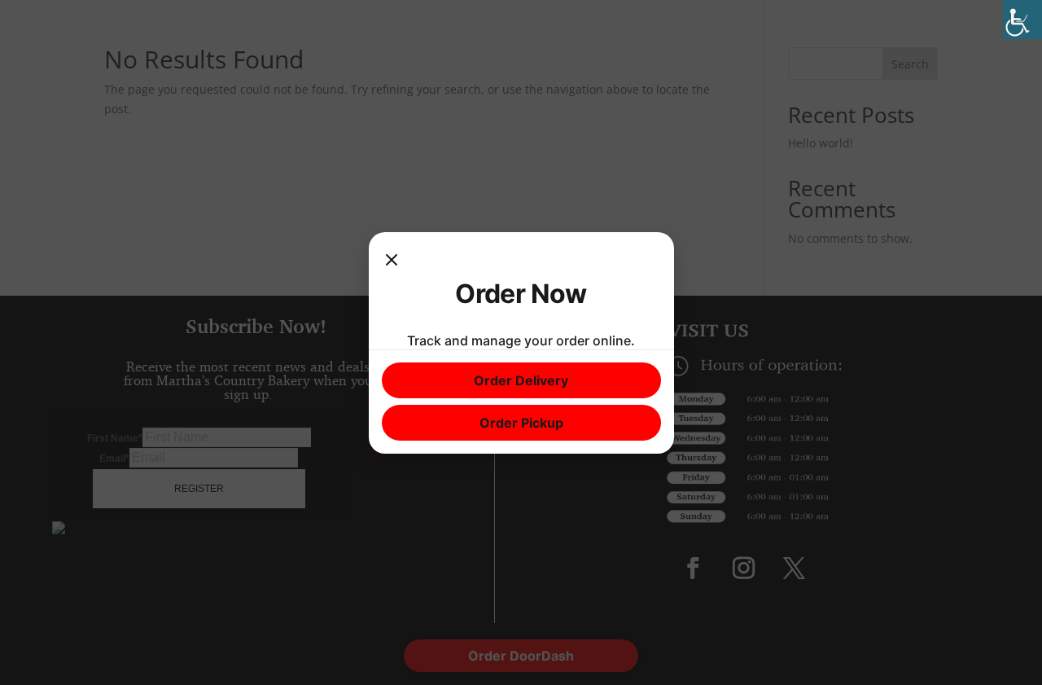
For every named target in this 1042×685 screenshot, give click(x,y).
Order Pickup (521, 423)
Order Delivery (521, 380)
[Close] (391, 261)
